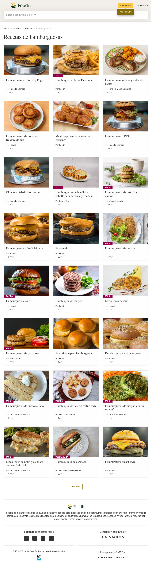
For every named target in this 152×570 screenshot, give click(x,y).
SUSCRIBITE (125, 5)
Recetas (17, 29)
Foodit (7, 29)
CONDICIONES (105, 557)
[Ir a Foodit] (76, 506)
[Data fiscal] (39, 557)
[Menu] (5, 5)
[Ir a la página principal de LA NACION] (113, 537)
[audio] (144, 15)
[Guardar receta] (45, 90)
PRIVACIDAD (122, 557)
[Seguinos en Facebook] (43, 538)
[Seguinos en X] (34, 538)
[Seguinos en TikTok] (51, 538)
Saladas (29, 29)
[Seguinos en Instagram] (26, 538)
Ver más (76, 487)
